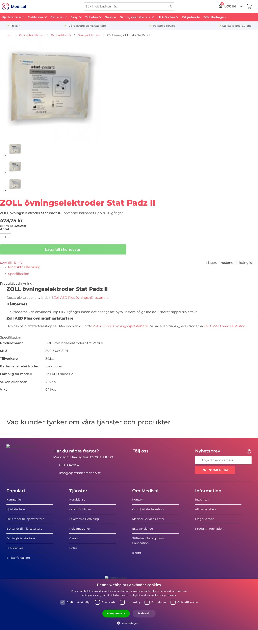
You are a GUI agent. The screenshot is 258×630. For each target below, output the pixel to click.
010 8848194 (69, 465)
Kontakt (138, 499)
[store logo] (14, 6)
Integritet (202, 499)
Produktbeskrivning (24, 267)
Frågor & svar (204, 519)
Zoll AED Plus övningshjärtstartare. (121, 326)
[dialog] (129, 604)
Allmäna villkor (205, 509)
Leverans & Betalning (84, 519)
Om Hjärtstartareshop (147, 509)
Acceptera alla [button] (116, 613)
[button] (129, 623)
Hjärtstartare (15, 509)
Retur (73, 548)
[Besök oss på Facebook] (136, 460)
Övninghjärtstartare (20, 538)
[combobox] (129, 6)
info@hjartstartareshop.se (80, 473)
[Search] (170, 6)
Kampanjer (14, 499)
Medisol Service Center (148, 519)
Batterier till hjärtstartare (24, 528)
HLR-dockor (14, 548)
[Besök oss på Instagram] (160, 460)
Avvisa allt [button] (144, 613)
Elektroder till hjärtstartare (25, 519)
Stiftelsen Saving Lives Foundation (148, 540)
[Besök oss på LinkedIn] (148, 460)
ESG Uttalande (142, 528)
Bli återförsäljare (18, 558)
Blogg (136, 552)
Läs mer (171, 595)
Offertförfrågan (80, 509)
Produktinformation (209, 528)
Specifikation (18, 274)
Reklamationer (79, 528)
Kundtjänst (77, 499)
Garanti (74, 538)
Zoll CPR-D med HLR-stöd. (225, 326)
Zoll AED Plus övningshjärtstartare (81, 298)
